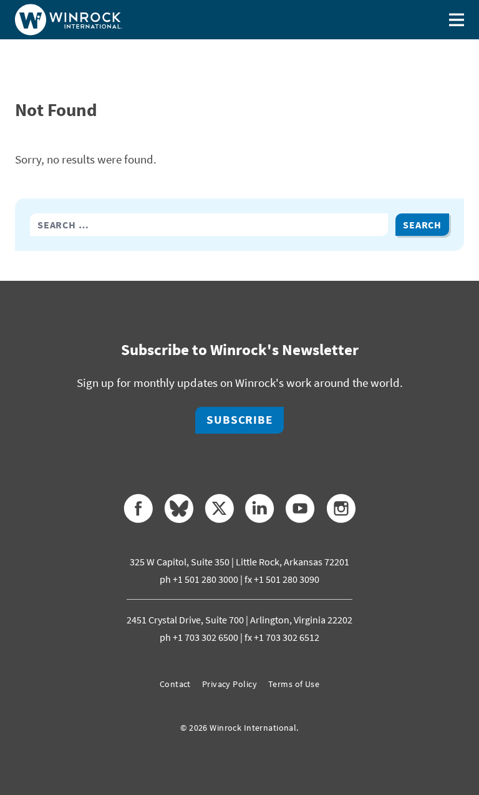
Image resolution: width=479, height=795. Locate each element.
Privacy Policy (229, 684)
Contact (175, 684)
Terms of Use (293, 684)
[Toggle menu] (456, 19)
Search (422, 224)
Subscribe (239, 419)
